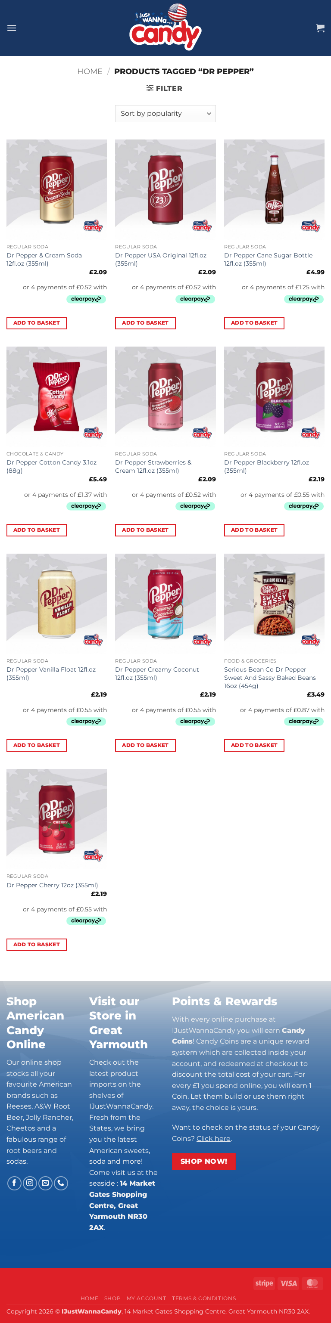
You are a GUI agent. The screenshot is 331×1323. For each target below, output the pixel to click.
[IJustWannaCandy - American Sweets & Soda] (165, 28)
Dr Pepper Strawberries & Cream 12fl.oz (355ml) (153, 466)
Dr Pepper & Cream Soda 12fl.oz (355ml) (44, 259)
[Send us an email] (45, 1183)
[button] (11, 27)
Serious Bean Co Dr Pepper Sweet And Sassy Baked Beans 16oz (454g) (270, 677)
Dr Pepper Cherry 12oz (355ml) (52, 885)
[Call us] (61, 1183)
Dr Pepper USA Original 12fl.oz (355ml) (160, 259)
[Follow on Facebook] (14, 1183)
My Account (146, 1298)
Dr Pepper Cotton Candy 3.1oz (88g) (51, 466)
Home (90, 71)
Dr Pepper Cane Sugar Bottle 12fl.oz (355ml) (268, 259)
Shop (112, 1298)
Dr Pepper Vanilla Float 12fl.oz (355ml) (51, 674)
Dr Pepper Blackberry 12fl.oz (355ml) (266, 466)
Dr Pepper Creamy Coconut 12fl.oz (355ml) (157, 674)
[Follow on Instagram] (30, 1183)
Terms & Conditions (204, 1298)
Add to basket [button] (36, 323)
